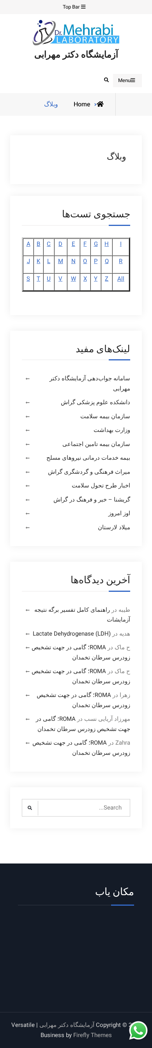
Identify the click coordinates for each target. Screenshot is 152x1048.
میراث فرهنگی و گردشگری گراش (89, 472)
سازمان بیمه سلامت (105, 416)
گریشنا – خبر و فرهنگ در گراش (91, 499)
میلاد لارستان (114, 527)
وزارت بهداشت (112, 430)
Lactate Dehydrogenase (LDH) (72, 633)
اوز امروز (119, 513)
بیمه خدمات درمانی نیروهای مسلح (88, 457)
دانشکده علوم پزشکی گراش (95, 402)
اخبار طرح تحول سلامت (101, 485)
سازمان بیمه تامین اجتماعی (96, 444)
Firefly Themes (92, 1035)
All (120, 278)
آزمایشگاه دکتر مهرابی (76, 54)
